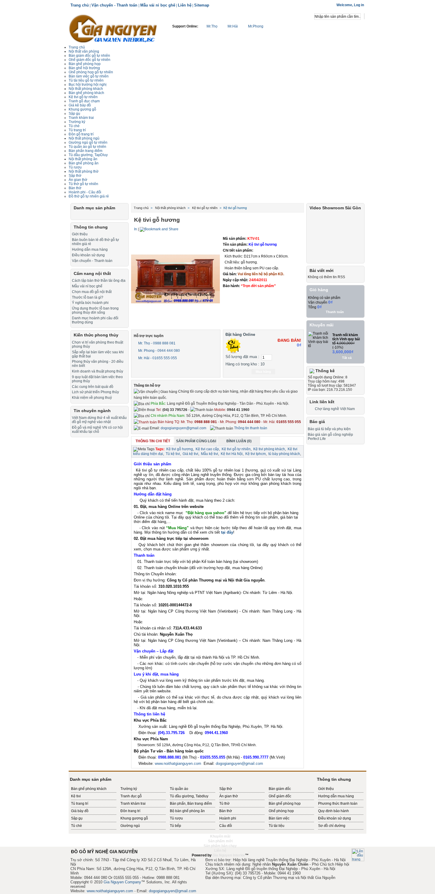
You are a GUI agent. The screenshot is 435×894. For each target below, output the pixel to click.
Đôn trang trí (130, 811)
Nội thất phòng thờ (84, 171)
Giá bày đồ (79, 811)
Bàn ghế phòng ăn (84, 163)
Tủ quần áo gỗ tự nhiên (87, 147)
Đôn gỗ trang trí (81, 134)
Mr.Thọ (212, 26)
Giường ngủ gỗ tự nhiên (88, 142)
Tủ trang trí (77, 130)
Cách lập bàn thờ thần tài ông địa (98, 280)
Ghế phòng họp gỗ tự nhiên (91, 72)
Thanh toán (335, 312)
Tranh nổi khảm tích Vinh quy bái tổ (346, 339)
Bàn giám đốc (280, 789)
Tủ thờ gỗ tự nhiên (83, 184)
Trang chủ (79, 5)
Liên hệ (184, 5)
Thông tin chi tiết (153, 441)
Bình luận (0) (239, 441)
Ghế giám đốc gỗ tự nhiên (89, 60)
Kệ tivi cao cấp (207, 449)
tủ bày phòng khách (284, 454)
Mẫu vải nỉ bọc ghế (157, 5)
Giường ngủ (130, 826)
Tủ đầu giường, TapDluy (88, 155)
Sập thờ (225, 789)
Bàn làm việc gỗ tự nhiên (89, 76)
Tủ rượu (75, 167)
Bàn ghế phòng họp (85, 64)
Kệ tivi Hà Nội (232, 454)
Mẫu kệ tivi (209, 454)
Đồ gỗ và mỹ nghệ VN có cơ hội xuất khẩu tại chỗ (97, 429)
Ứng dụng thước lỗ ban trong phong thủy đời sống (95, 310)
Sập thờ (75, 176)
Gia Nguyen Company (122, 882)
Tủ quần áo (179, 789)
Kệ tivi (76, 796)
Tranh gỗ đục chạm (84, 101)
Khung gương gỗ (82, 109)
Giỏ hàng (319, 289)
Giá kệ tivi (190, 454)
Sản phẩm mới (220, 841)
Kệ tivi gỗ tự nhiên (83, 97)
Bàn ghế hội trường (84, 68)
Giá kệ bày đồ (80, 105)
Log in (359, 5)
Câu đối (225, 826)
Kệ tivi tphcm (255, 454)
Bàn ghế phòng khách (86, 93)
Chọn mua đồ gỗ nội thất (92, 292)
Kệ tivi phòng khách (269, 449)
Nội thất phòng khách (86, 89)
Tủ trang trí (79, 803)
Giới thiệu (80, 234)
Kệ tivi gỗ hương (179, 449)
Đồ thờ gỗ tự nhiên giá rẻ (89, 196)
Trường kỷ (77, 122)
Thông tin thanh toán (250, 428)
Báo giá (317, 421)
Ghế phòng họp (281, 811)
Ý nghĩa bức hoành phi (90, 303)
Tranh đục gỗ (131, 796)
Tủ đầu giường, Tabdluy (189, 796)
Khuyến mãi (322, 325)
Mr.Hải (233, 26)
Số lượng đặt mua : (242, 356)
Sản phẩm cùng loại (196, 441)
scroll (217, 860)
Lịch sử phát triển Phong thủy (95, 392)
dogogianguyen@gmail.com (183, 428)
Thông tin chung (91, 227)
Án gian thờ (228, 796)
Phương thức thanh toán (337, 803)
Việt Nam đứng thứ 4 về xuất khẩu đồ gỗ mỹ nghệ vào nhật (99, 420)
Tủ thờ (224, 803)
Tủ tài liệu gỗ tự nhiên (86, 80)
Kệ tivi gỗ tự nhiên (236, 449)
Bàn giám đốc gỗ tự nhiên (89, 56)
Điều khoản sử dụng (88, 255)
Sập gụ (74, 113)
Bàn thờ (225, 811)
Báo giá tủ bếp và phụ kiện (329, 429)
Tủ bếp (175, 826)
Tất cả (347, 357)
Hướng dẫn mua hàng (90, 249)
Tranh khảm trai (81, 118)
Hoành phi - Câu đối (85, 192)
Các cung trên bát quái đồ (92, 387)
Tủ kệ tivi (173, 454)
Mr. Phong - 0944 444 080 (158, 351)
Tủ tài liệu (276, 826)
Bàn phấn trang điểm (85, 151)
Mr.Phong (255, 26)
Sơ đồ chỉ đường (331, 826)
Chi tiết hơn (264, 293)
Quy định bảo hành (333, 811)
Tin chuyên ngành (92, 410)
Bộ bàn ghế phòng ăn (187, 811)
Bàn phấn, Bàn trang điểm (191, 803)
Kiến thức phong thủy (96, 335)
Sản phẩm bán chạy (220, 846)
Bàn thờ (75, 188)
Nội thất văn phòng (84, 51)
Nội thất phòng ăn (83, 159)
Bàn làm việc (279, 818)
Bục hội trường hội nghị (88, 84)
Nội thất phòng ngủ (84, 138)
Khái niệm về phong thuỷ (92, 398)
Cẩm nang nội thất (92, 273)
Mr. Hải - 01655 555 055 (157, 358)
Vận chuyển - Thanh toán (114, 5)
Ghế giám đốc (280, 796)
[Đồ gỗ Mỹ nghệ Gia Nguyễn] (113, 28)
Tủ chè (74, 126)
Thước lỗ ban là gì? (87, 297)
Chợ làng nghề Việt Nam (335, 409)
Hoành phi (227, 818)
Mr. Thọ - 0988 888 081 (156, 343)
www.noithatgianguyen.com (178, 763)
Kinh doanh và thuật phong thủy (97, 371)
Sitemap (201, 5)
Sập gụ (77, 818)
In (135, 229)
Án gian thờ (78, 180)
